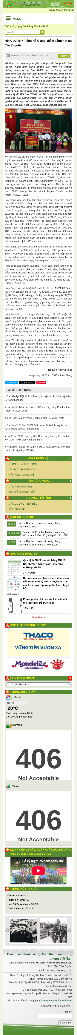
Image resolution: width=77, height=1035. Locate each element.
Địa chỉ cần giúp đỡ (22, 491)
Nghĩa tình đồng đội (22, 469)
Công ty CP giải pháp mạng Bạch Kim (50, 1028)
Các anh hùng (18, 509)
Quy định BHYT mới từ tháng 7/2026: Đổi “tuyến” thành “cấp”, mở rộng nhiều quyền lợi (44, 564)
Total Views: (14, 908)
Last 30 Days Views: (19, 904)
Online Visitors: (16, 895)
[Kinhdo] (38, 644)
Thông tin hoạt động (23, 464)
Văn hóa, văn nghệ (21, 474)
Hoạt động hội (38, 458)
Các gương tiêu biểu (23, 503)
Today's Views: (16, 899)
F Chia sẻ (11, 382)
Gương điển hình (38, 497)
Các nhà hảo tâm (20, 486)
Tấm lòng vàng (38, 480)
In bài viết (64, 55)
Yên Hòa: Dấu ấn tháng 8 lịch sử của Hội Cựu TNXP (35, 418)
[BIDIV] (38, 659)
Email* (68, 1011)
